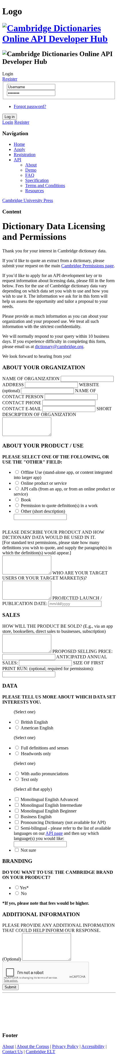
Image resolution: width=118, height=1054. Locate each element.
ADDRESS (13, 384)
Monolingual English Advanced (49, 799)
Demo (30, 170)
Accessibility (93, 1046)
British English (34, 722)
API (17, 159)
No (24, 893)
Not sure (28, 850)
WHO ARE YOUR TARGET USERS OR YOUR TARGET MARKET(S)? (55, 575)
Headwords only (36, 753)
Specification (37, 180)
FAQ (29, 175)
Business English (36, 816)
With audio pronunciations (44, 773)
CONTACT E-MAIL (21, 408)
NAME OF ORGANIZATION (31, 378)
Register (9, 78)
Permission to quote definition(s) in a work (59, 505)
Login (7, 122)
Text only (29, 779)
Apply (19, 149)
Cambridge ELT (40, 1051)
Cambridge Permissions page (87, 265)
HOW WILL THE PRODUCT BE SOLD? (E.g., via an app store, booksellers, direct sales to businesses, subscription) (57, 629)
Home (19, 144)
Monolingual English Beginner (48, 810)
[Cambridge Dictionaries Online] (59, 39)
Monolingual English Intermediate (51, 805)
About (31, 164)
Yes (24, 887)
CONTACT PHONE (21, 402)
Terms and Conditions (45, 185)
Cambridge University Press (27, 200)
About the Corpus (33, 1046)
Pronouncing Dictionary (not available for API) (63, 822)
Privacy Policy (65, 1046)
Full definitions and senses (44, 747)
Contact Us (12, 1051)
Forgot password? (30, 106)
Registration (25, 154)
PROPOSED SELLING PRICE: (82, 651)
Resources (34, 190)
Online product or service (44, 483)
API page (54, 833)
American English (37, 727)
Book (26, 499)
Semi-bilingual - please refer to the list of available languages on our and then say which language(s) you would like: (62, 833)
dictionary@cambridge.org (59, 346)
